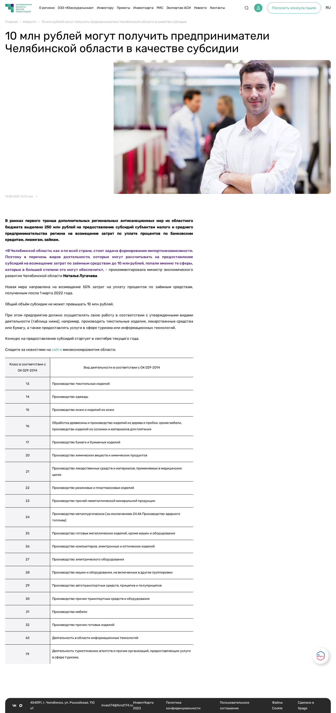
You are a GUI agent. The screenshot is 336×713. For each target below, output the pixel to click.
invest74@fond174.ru (117, 705)
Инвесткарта (143, 8)
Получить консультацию (294, 8)
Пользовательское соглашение (234, 705)
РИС (160, 8)
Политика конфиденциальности (183, 705)
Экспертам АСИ (179, 8)
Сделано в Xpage (306, 705)
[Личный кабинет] (258, 8)
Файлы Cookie (277, 705)
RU (328, 7)
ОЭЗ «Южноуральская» (76, 8)
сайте (57, 349)
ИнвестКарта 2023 (143, 705)
